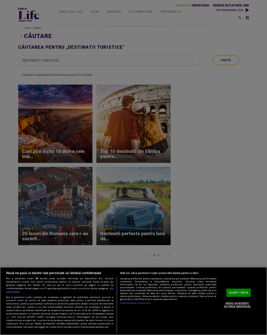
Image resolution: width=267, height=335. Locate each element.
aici (8, 317)
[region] (133, 301)
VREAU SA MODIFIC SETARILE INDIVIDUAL (237, 304)
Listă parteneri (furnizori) (135, 303)
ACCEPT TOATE (238, 292)
